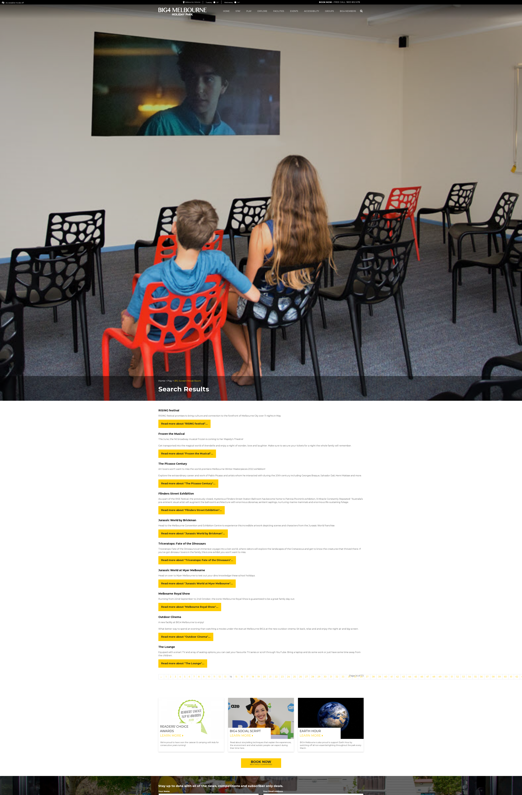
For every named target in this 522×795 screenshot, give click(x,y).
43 (403, 676)
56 (481, 676)
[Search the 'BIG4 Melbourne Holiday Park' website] (361, 11)
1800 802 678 (353, 2)
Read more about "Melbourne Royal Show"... (189, 606)
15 (236, 676)
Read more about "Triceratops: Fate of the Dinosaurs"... (197, 560)
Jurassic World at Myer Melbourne (181, 570)
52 (457, 676)
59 (499, 676)
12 (220, 676)
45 (415, 676)
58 (493, 676)
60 (505, 676)
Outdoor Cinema (169, 617)
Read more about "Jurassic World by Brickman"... (193, 533)
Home (161, 381)
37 (367, 676)
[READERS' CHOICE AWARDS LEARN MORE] (191, 718)
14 (231, 676)
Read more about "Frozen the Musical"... (187, 453)
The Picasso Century (172, 463)
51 (452, 676)
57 (487, 676)
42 (397, 676)
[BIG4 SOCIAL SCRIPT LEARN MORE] (261, 718)
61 (511, 676)
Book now (261, 762)
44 (409, 676)
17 (247, 676)
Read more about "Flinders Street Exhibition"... (191, 510)
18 (253, 676)
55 (475, 676)
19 (258, 676)
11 (214, 676)
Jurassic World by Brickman (177, 520)
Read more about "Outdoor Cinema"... (185, 636)
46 (421, 676)
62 (517, 676)
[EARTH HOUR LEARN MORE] (331, 718)
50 (446, 676)
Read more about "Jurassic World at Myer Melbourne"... (197, 583)
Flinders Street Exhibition (176, 493)
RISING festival (168, 410)
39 (379, 676)
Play (169, 381)
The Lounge (166, 647)
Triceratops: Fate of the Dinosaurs (182, 543)
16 (242, 676)
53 (463, 676)
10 (209, 676)
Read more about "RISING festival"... (184, 423)
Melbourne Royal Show (174, 593)
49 (440, 676)
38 (373, 676)
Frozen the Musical (171, 433)
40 (385, 676)
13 (225, 676)
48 (433, 676)
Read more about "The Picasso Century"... (188, 483)
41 (392, 676)
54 (469, 676)
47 (427, 676)
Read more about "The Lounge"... (182, 663)
